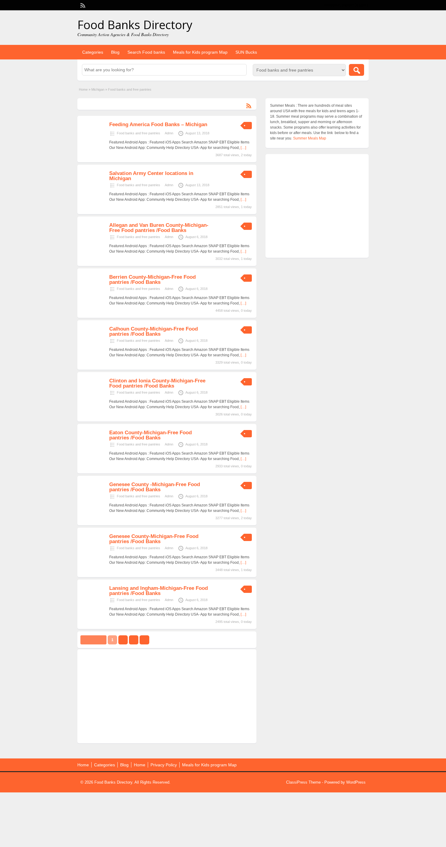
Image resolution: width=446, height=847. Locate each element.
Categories (92, 52)
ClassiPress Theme (303, 782)
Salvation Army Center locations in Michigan (151, 175)
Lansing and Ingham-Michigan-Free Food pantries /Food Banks (158, 590)
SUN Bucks (246, 52)
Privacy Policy (163, 764)
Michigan (97, 89)
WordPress (356, 782)
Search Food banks (146, 52)
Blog (115, 52)
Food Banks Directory (134, 24)
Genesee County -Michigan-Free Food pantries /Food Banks (154, 487)
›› (144, 640)
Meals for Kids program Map (200, 52)
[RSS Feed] (82, 4)
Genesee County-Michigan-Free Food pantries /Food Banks (153, 538)
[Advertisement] (167, 696)
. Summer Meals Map (308, 138)
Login (361, 5)
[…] (243, 148)
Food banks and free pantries (138, 133)
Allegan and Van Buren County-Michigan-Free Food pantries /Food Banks (158, 227)
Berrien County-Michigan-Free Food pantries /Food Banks (152, 279)
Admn (169, 133)
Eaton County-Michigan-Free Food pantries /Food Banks (150, 435)
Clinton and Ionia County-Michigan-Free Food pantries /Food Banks (157, 383)
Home (83, 89)
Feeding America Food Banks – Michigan (158, 124)
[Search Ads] (356, 70)
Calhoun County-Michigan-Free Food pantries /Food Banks (153, 331)
